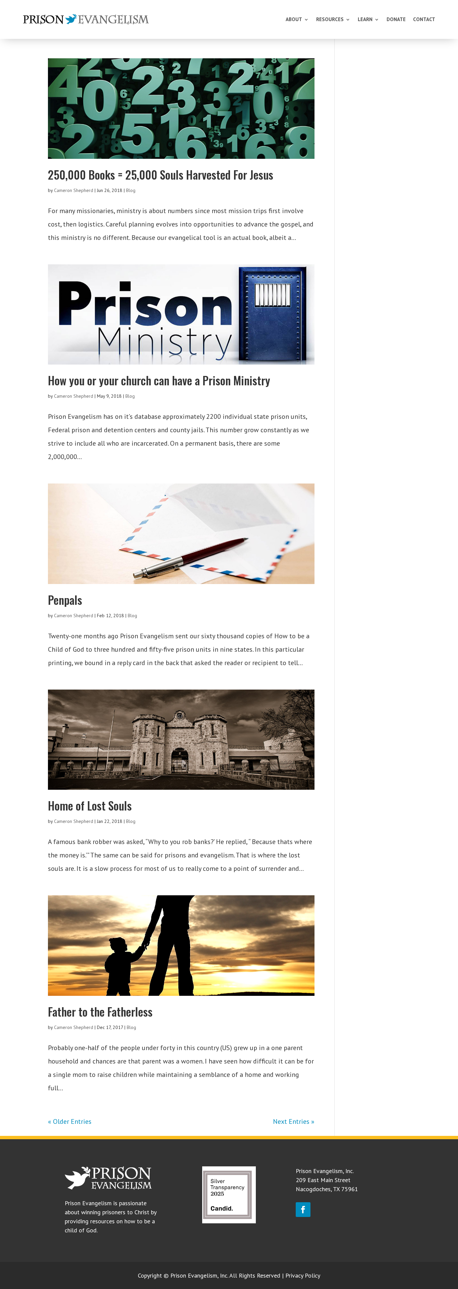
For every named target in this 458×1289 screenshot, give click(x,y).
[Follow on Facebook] (303, 1209)
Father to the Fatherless (100, 1011)
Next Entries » (293, 1121)
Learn (365, 19)
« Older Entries (70, 1121)
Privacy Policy (302, 1275)
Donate (396, 19)
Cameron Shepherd (73, 190)
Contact (424, 19)
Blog (130, 190)
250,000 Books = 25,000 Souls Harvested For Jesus (160, 174)
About (294, 19)
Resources (330, 19)
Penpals (65, 599)
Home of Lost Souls (90, 805)
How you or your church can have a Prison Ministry (159, 380)
